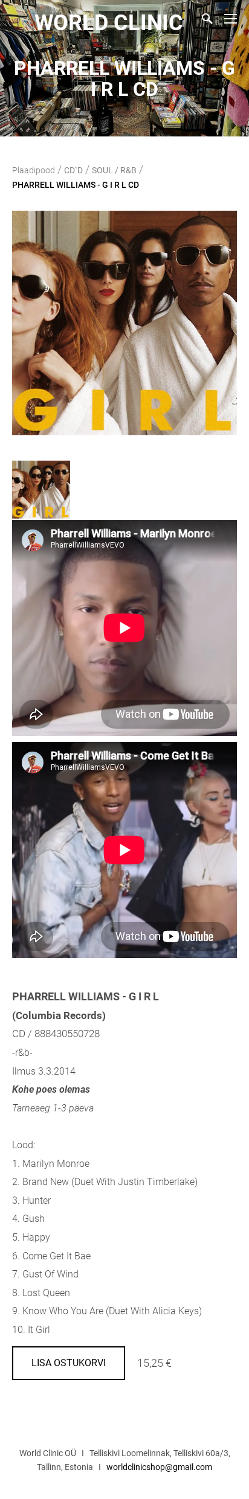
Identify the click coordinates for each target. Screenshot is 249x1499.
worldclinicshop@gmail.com (159, 1467)
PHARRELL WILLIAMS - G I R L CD (75, 185)
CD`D (73, 170)
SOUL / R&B (114, 170)
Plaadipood (33, 170)
